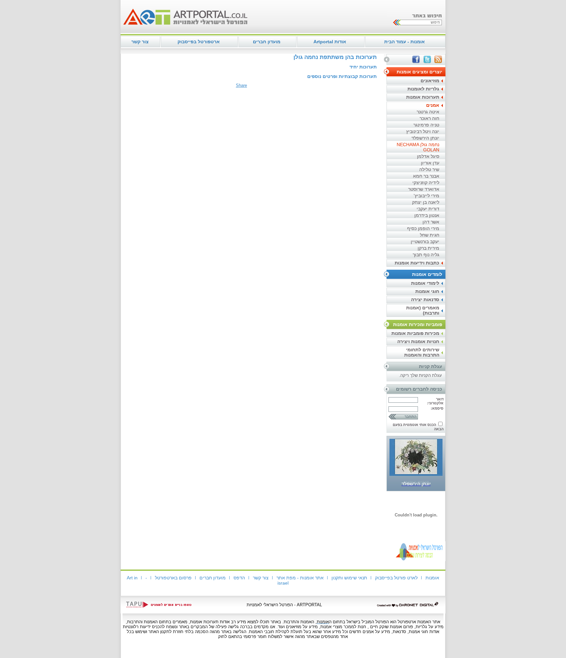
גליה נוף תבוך (426, 254)
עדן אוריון (430, 162)
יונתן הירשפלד (425, 138)
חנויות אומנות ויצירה (418, 341)
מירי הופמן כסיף (423, 228)
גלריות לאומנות (423, 88)
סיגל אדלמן (428, 156)
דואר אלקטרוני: (435, 401)
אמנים (432, 105)
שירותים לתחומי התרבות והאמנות (421, 352)
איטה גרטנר (428, 111)
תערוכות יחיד (363, 66)
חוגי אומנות (427, 291)
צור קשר (140, 41)
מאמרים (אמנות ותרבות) (422, 310)
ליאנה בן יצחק (425, 202)
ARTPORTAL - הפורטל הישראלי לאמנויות (284, 604)
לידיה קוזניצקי (425, 182)
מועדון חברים (266, 41)
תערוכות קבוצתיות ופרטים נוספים (342, 76)
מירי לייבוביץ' (426, 195)
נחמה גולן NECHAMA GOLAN (418, 147)
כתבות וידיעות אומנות (417, 262)
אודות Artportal (329, 41)
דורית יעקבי (428, 208)
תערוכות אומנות (422, 97)
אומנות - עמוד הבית (404, 41)
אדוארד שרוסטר (423, 189)
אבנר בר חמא (426, 176)
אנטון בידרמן (426, 215)
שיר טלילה (429, 169)
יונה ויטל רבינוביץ (422, 131)
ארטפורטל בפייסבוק (199, 41)
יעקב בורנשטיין (425, 241)
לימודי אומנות (425, 283)
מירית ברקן (428, 248)
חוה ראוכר (429, 118)
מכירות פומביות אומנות (415, 333)
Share (241, 85)
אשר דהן (431, 221)
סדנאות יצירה (425, 299)
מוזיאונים (430, 80)
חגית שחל (429, 235)
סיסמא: (437, 408)
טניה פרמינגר (426, 124)
